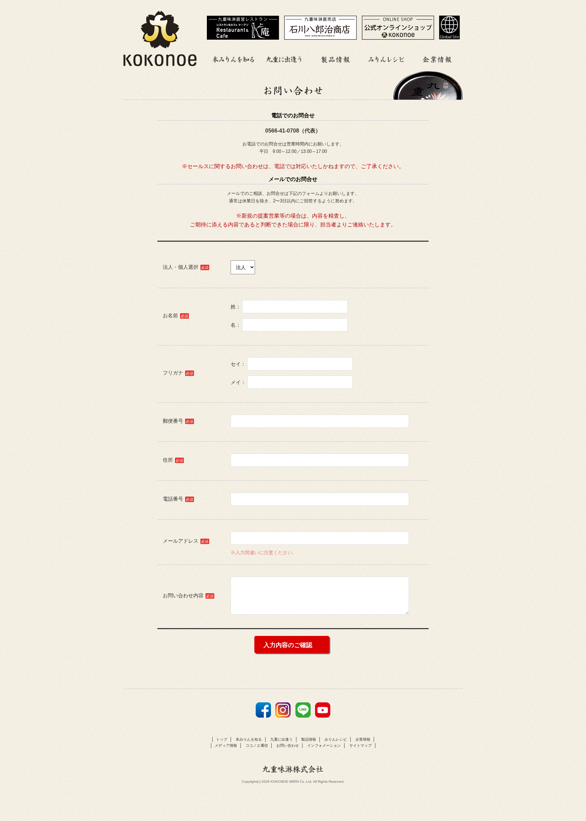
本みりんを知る (233, 58)
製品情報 (335, 58)
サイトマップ (360, 745)
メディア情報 (226, 745)
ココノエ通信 (257, 745)
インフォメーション (324, 745)
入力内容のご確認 (287, 645)
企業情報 (437, 58)
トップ (221, 739)
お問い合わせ (287, 745)
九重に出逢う (284, 58)
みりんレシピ (386, 58)
